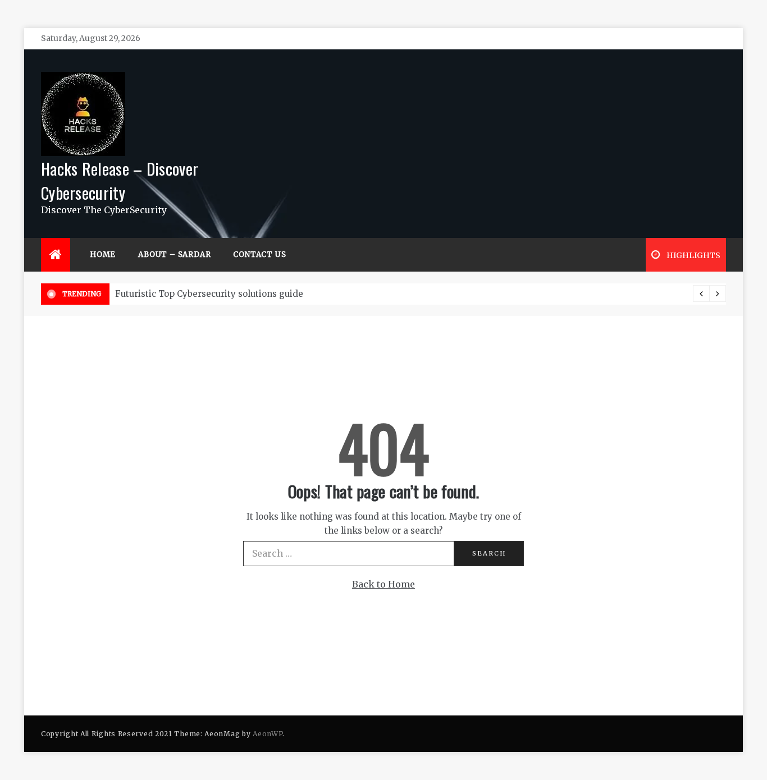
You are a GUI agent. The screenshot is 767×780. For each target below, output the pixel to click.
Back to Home (383, 584)
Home (103, 254)
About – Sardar (174, 254)
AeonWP (267, 733)
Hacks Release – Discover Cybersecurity (119, 180)
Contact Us (259, 254)
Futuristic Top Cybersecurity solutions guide (209, 293)
